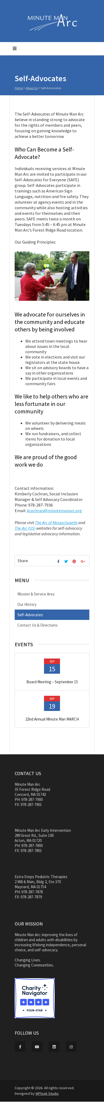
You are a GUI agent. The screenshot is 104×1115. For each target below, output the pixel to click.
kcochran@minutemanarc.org (54, 510)
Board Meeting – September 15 (52, 681)
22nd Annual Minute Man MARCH (52, 719)
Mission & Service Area (35, 593)
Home (19, 88)
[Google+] (83, 561)
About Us (32, 88)
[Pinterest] (75, 561)
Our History (27, 604)
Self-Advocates (30, 614)
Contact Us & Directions (37, 625)
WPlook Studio (47, 1093)
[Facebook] (59, 561)
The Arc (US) (25, 528)
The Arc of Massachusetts (56, 522)
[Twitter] (66, 561)
